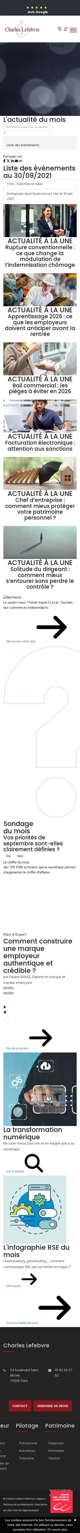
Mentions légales (35, 1499)
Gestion (54, 1458)
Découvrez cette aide (21, 641)
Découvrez (14, 1286)
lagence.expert (31, 1510)
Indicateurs (27, 1451)
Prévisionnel (28, 1443)
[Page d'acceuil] (22, 29)
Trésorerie (26, 1458)
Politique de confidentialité (18, 1504)
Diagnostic (56, 1443)
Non (20, 856)
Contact (20, 1406)
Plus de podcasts (17, 1048)
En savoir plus (57, 1529)
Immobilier (56, 1451)
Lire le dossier (15, 1171)
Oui (8, 856)
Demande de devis (52, 1406)
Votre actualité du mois (22, 1323)
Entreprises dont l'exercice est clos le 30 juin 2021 (40, 196)
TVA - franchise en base (25, 184)
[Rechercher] (4, 133)
